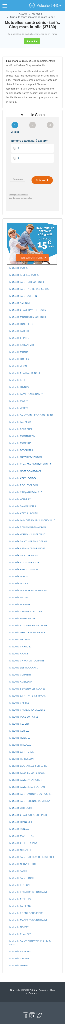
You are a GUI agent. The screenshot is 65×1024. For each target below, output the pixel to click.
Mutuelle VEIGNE (18, 366)
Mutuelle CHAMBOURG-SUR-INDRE (28, 814)
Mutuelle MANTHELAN (21, 835)
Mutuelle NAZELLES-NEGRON (25, 457)
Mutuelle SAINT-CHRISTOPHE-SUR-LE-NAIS (30, 943)
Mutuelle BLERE (18, 380)
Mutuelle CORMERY (20, 674)
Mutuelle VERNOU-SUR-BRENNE (27, 534)
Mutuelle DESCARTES (21, 450)
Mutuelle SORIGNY (19, 604)
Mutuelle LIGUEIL (18, 583)
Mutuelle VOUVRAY (19, 499)
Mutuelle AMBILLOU (20, 681)
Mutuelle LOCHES (19, 359)
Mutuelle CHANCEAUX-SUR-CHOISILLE (30, 464)
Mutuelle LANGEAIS (20, 422)
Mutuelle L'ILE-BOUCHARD (23, 667)
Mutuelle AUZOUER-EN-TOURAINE (28, 625)
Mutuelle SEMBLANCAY (22, 618)
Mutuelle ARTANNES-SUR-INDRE (27, 548)
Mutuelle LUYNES (19, 387)
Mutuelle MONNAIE (20, 443)
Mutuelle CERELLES (20, 899)
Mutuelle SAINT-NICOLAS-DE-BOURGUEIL (32, 857)
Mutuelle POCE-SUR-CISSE (23, 716)
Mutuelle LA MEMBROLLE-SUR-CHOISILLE (32, 520)
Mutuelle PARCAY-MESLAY (23, 569)
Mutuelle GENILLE (19, 730)
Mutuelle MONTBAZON (22, 436)
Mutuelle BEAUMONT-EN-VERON (27, 527)
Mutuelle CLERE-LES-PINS (23, 842)
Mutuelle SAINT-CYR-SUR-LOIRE (26, 281)
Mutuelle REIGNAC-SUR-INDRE (26, 913)
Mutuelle (37, 13)
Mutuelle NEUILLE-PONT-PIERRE (27, 632)
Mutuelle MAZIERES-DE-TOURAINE (28, 920)
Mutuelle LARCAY (18, 576)
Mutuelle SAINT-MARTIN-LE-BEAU (28, 541)
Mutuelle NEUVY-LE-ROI (22, 864)
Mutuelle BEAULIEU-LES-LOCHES (27, 688)
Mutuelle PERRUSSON (21, 758)
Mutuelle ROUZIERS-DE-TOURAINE (28, 892)
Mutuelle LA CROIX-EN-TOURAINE (28, 590)
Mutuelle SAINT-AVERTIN (23, 295)
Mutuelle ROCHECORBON (23, 485)
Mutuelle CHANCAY (20, 934)
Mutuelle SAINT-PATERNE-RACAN (27, 695)
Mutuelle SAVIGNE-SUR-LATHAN (27, 786)
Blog (52, 990)
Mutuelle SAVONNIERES (22, 506)
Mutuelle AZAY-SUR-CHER (23, 513)
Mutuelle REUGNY (19, 723)
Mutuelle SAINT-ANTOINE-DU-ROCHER (30, 793)
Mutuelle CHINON (19, 337)
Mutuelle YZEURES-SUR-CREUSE (27, 772)
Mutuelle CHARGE (19, 958)
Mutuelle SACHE (18, 871)
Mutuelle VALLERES (20, 951)
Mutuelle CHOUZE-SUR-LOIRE (25, 611)
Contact (32, 993)
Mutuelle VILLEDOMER (21, 807)
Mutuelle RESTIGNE (20, 885)
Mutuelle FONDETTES (21, 323)
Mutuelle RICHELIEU (20, 646)
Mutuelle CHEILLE (19, 702)
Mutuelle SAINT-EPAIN (21, 751)
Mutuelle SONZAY (19, 828)
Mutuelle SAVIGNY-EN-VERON (25, 779)
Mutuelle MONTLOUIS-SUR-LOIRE (27, 316)
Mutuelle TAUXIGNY (20, 906)
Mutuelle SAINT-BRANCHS (23, 555)
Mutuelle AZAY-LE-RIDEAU (23, 478)
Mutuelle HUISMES (19, 737)
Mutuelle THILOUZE (20, 744)
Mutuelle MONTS (18, 352)
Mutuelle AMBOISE (19, 302)
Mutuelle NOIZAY (18, 927)
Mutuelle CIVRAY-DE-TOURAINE (26, 660)
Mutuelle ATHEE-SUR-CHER (24, 562)
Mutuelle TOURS (18, 267)
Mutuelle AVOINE (18, 653)
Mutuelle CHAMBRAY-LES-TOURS (27, 309)
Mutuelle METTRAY (19, 639)
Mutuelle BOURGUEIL (21, 429)
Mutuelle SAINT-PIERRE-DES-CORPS (29, 288)
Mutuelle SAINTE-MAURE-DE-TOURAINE (31, 415)
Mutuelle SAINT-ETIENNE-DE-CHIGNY (29, 800)
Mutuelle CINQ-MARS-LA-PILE (25, 492)
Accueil (23, 13)
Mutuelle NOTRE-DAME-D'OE (25, 471)
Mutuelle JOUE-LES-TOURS (24, 274)
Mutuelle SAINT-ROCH (21, 878)
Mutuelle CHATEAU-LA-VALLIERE (27, 709)
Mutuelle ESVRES (18, 401)
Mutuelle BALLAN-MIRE (22, 345)
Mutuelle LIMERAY (19, 965)
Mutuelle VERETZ (18, 408)
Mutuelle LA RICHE (19, 330)
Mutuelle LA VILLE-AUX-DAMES (26, 394)
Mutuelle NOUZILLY (20, 849)
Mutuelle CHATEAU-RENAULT (25, 373)
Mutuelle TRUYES (18, 597)
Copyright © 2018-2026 (22, 990)
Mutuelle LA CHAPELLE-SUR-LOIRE (28, 765)
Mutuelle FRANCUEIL (20, 821)
